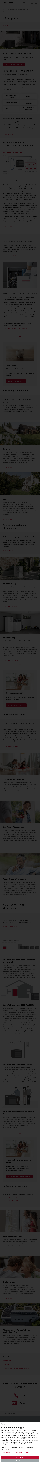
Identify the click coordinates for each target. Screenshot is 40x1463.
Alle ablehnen (20, 1461)
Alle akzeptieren (20, 1457)
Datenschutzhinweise (22, 1452)
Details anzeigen (6, 1452)
